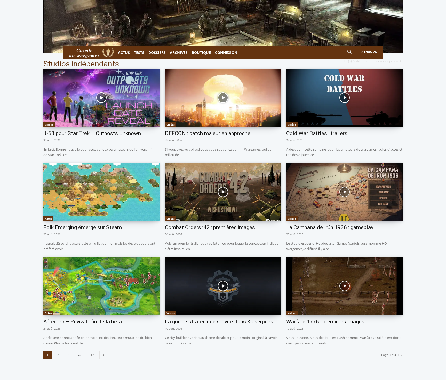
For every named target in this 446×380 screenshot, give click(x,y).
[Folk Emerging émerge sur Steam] (101, 192)
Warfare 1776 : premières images (325, 322)
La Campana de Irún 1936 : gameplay (329, 227)
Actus (48, 218)
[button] (349, 52)
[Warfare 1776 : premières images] (344, 286)
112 (91, 355)
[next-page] (103, 355)
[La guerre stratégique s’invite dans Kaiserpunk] (223, 286)
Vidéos (49, 124)
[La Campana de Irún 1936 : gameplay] (344, 192)
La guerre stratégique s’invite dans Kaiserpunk (219, 322)
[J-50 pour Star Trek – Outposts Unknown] (101, 98)
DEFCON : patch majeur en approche (207, 133)
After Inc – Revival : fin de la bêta (82, 322)
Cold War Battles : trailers (316, 133)
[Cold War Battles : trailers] (344, 98)
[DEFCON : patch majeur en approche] (223, 98)
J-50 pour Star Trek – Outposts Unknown (92, 133)
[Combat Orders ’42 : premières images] (223, 192)
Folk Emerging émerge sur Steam (82, 227)
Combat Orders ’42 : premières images (210, 227)
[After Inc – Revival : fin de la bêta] (101, 286)
